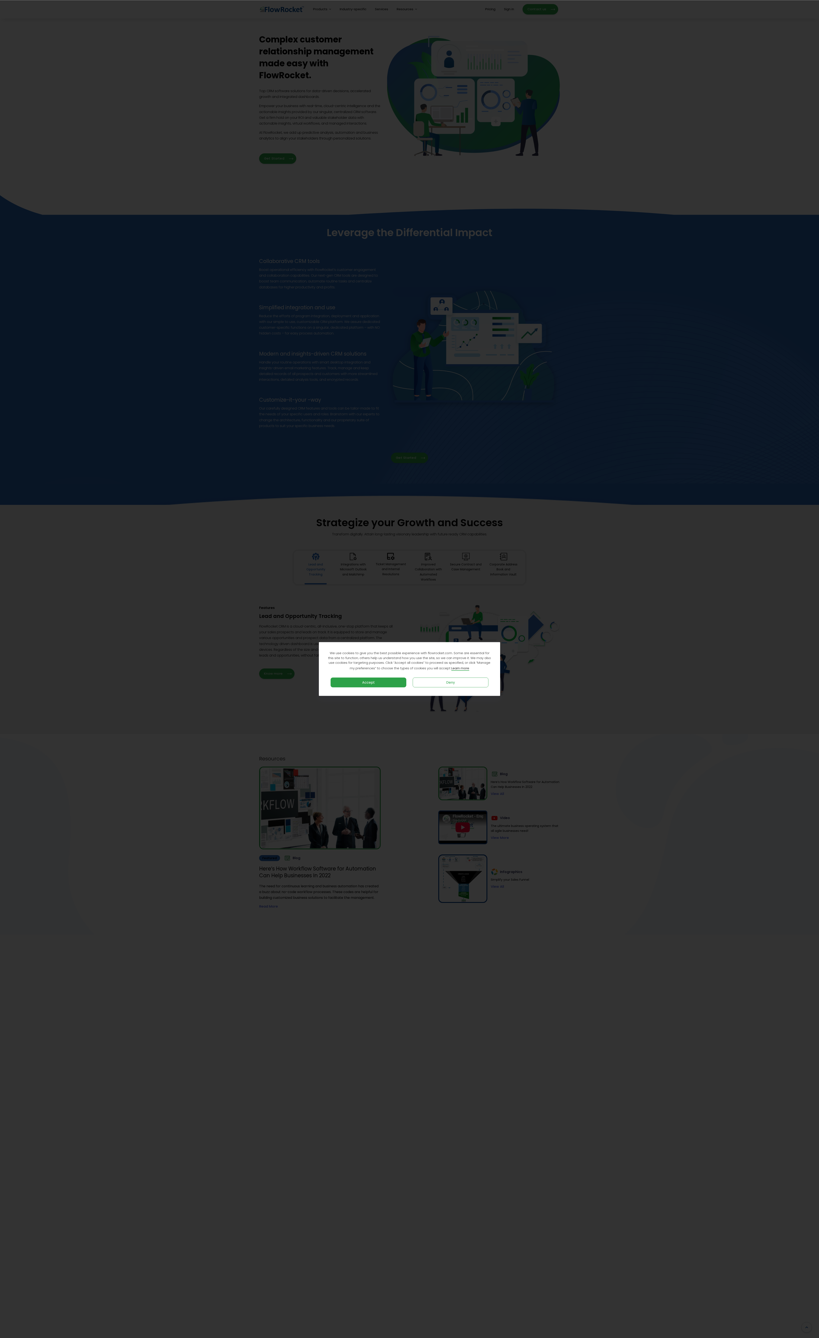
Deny (450, 682)
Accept (368, 682)
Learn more (460, 668)
